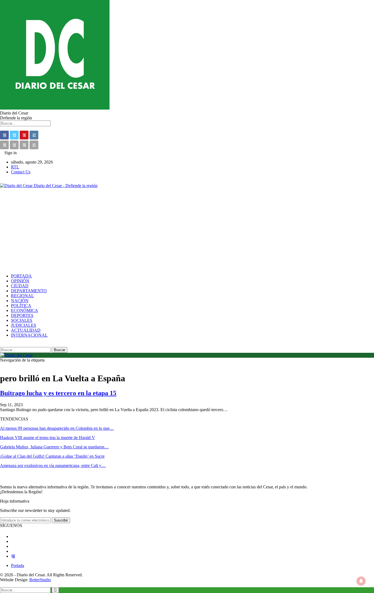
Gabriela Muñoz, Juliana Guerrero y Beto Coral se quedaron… (54, 447)
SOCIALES (21, 320)
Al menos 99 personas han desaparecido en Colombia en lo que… (57, 428)
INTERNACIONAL (29, 335)
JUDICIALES (23, 325)
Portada (17, 565)
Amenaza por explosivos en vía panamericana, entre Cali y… (53, 465)
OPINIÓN (20, 281)
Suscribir (61, 520)
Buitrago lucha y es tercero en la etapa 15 (58, 393)
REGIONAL (22, 295)
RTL (15, 167)
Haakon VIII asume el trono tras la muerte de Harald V (47, 437)
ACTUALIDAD (26, 330)
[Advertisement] (187, 231)
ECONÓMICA (24, 310)
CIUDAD (19, 285)
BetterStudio (40, 579)
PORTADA (21, 276)
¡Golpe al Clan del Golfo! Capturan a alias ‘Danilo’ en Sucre (52, 456)
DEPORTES (22, 315)
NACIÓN (19, 300)
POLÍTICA (21, 305)
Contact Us (20, 172)
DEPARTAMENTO (29, 290)
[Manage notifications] (361, 581)
